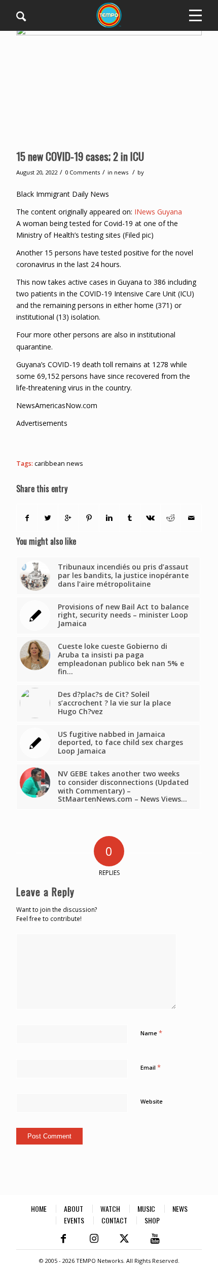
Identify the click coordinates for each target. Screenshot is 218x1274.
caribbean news (58, 463)
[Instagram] (94, 1238)
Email (150, 1067)
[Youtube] (154, 1238)
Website (151, 1101)
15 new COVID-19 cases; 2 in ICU (80, 156)
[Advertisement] (116, 441)
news (121, 172)
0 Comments (82, 172)
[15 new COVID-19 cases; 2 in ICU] (109, 84)
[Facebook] (63, 1238)
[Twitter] (124, 1238)
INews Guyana (158, 211)
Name (151, 1032)
